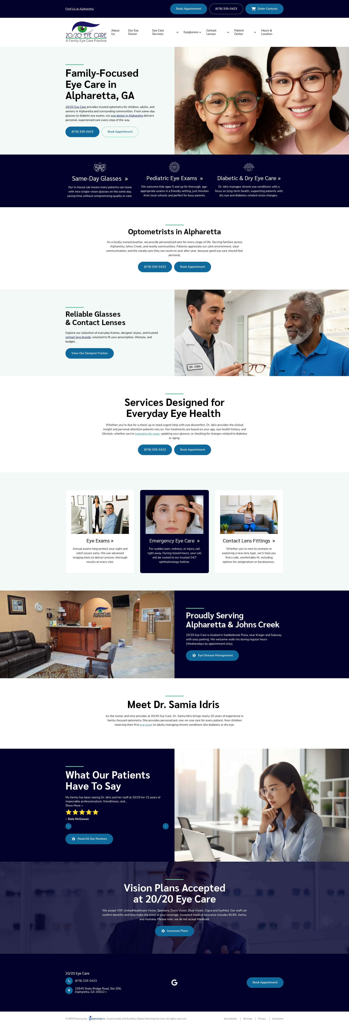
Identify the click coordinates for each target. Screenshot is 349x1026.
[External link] (174, 982)
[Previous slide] (68, 826)
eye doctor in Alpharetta (127, 116)
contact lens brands (78, 337)
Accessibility (230, 1018)
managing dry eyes (147, 434)
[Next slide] (166, 826)
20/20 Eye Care (75, 107)
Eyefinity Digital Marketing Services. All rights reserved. (156, 1018)
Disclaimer (278, 1018)
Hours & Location (266, 32)
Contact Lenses (211, 32)
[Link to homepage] (86, 32)
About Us (115, 32)
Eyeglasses (191, 32)
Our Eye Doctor (133, 32)
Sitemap (247, 1018)
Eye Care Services (158, 32)
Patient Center (239, 32)
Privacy (262, 1018)
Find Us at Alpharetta (79, 9)
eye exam (146, 725)
